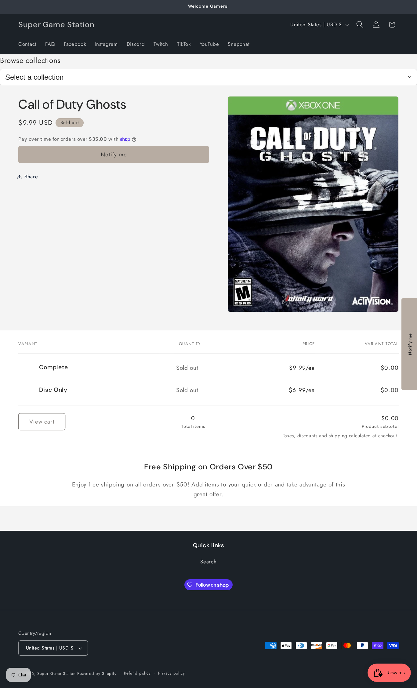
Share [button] (31, 176)
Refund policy (137, 673)
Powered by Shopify (97, 673)
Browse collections (30, 60)
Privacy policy (171, 673)
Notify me (114, 154)
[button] (360, 24)
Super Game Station (56, 673)
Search (208, 562)
